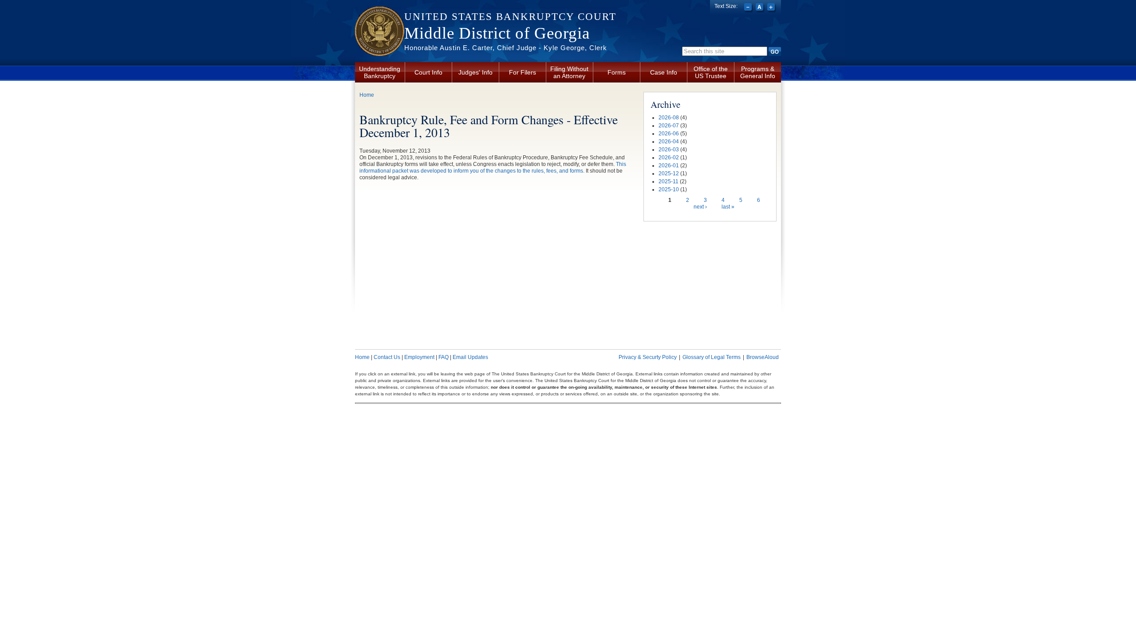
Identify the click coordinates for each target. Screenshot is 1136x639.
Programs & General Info (757, 72)
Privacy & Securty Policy (648, 357)
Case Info (663, 72)
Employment (419, 357)
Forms (616, 72)
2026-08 (669, 117)
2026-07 (669, 125)
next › (700, 207)
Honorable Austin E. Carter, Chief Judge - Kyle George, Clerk (505, 47)
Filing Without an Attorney (569, 72)
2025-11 (668, 181)
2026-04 (669, 141)
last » (728, 207)
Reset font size (760, 8)
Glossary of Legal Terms (711, 357)
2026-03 (669, 149)
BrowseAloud (762, 357)
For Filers (522, 72)
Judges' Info (475, 72)
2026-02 (669, 157)
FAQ (443, 357)
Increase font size (772, 8)
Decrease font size (748, 8)
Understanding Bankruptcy (379, 72)
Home (366, 95)
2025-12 (669, 173)
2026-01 (669, 165)
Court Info (428, 72)
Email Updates (470, 357)
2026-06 (669, 133)
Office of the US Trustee (711, 72)
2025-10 (669, 189)
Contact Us (387, 357)
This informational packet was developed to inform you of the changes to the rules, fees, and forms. (492, 167)
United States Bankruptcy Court (510, 16)
